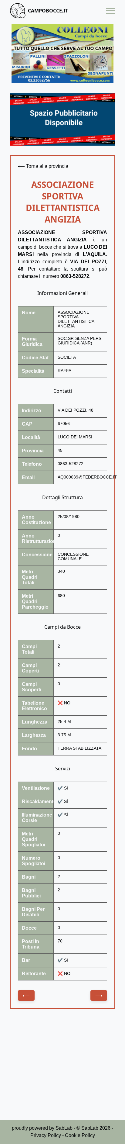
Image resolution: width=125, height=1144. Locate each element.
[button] (110, 11)
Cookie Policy (80, 1135)
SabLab (64, 1128)
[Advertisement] (62, 1069)
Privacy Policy (45, 1135)
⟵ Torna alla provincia (43, 166)
